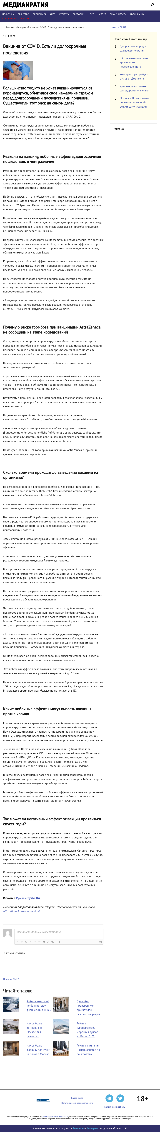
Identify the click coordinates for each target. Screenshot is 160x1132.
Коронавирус (9, 18)
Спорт (102, 14)
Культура (64, 14)
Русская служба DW (28, 898)
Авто (52, 14)
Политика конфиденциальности (77, 1103)
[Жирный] (17, 942)
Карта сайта (77, 1098)
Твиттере (78, 1128)
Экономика (39, 14)
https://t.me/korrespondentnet (21, 911)
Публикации (137, 14)
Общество (23, 14)
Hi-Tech (91, 14)
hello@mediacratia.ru (114, 1107)
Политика (8, 14)
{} (56, 942)
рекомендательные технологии (55, 1116)
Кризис (25, 18)
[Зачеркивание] (30, 942)
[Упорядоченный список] (35, 942)
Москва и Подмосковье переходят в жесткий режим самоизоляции (134, 102)
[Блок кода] (48, 942)
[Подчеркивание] (26, 942)
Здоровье (78, 14)
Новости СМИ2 (11, 979)
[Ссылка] (52, 942)
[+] (61, 942)
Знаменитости (118, 14)
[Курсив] (22, 942)
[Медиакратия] (25, 5)
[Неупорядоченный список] (39, 942)
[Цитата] (44, 942)
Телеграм (92, 1128)
